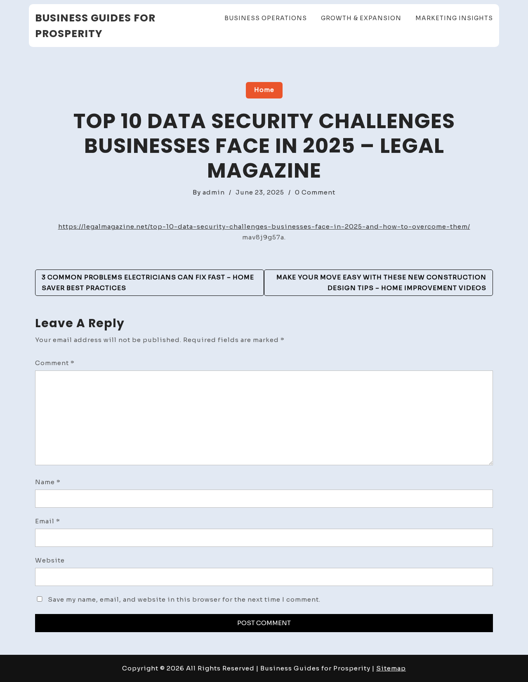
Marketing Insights (454, 18)
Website (50, 560)
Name (48, 482)
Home (264, 90)
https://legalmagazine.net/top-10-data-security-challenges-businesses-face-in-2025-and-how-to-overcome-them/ (264, 226)
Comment (55, 363)
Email (47, 521)
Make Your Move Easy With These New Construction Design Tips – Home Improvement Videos (381, 282)
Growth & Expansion (361, 18)
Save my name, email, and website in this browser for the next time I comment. (184, 599)
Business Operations (265, 18)
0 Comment (315, 192)
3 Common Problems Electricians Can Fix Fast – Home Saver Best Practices (148, 282)
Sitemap (391, 668)
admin (214, 192)
